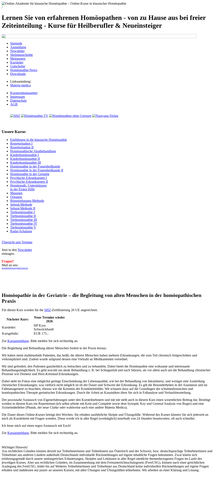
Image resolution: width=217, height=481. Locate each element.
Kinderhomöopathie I (24, 155)
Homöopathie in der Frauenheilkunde (35, 166)
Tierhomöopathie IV (23, 223)
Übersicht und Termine (17, 242)
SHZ (47, 310)
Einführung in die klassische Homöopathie (38, 139)
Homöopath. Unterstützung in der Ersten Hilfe (28, 187)
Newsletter (17, 51)
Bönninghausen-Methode (27, 200)
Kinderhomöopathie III (25, 162)
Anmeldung (18, 47)
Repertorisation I (21, 143)
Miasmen (16, 193)
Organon (16, 197)
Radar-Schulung (21, 231)
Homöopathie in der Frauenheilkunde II (36, 170)
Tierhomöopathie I (22, 212)
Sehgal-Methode (21, 204)
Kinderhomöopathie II (25, 159)
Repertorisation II (21, 147)
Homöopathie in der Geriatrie (29, 174)
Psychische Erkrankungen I (28, 178)
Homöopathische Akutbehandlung (33, 151)
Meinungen (17, 58)
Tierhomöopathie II (23, 216)
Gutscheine (17, 66)
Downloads (18, 74)
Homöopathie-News (23, 70)
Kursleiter (16, 62)
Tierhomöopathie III (23, 220)
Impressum (17, 96)
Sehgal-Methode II (22, 208)
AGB (14, 104)
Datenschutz (18, 100)
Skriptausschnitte (21, 55)
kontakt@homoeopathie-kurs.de (15, 268)
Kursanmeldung (18, 341)
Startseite (16, 43)
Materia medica (20, 85)
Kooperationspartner (24, 93)
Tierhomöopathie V (23, 227)
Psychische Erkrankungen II (29, 181)
